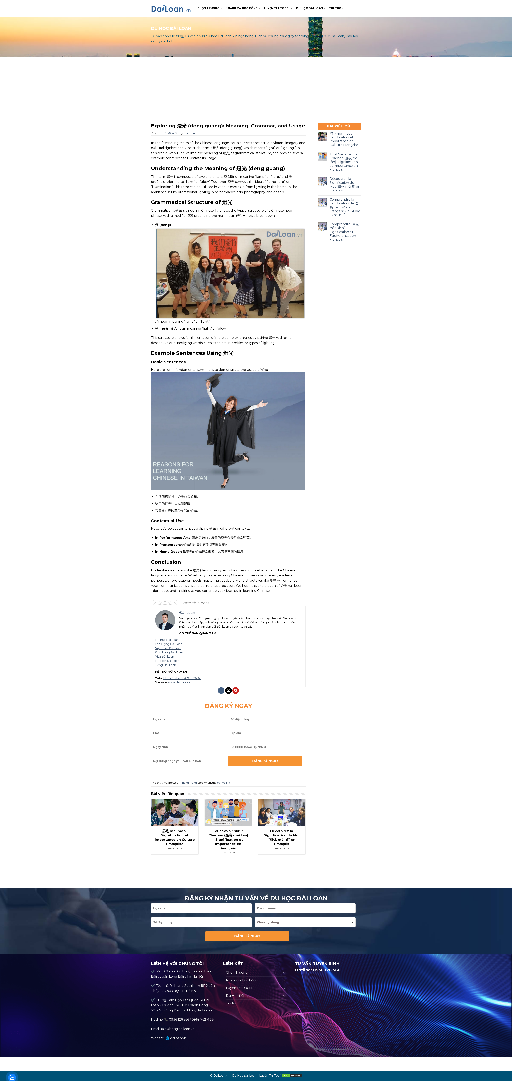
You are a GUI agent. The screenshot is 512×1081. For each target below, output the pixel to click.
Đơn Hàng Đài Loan (169, 652)
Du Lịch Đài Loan (167, 661)
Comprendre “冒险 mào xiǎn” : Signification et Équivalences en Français (344, 231)
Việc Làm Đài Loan (168, 648)
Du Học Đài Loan (309, 8)
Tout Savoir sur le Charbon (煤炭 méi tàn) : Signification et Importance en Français (344, 162)
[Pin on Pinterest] (235, 690)
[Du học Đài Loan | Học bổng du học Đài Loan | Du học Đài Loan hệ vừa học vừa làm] (171, 8)
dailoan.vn (178, 1038)
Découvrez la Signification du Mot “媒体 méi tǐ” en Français (345, 184)
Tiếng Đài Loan (165, 665)
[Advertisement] (256, 91)
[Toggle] (284, 972)
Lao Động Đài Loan (168, 644)
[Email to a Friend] (228, 690)
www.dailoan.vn (179, 682)
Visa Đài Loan (164, 656)
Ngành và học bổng (242, 8)
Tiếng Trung (189, 782)
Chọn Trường (208, 8)
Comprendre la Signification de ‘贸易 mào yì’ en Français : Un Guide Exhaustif (345, 207)
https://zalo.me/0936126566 (182, 678)
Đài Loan (189, 133)
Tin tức (335, 8)
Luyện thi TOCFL (277, 8)
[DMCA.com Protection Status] (292, 1075)
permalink (223, 782)
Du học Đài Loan (167, 640)
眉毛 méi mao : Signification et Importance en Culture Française (344, 139)
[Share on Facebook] (221, 690)
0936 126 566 (179, 1019)
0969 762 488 (203, 1019)
